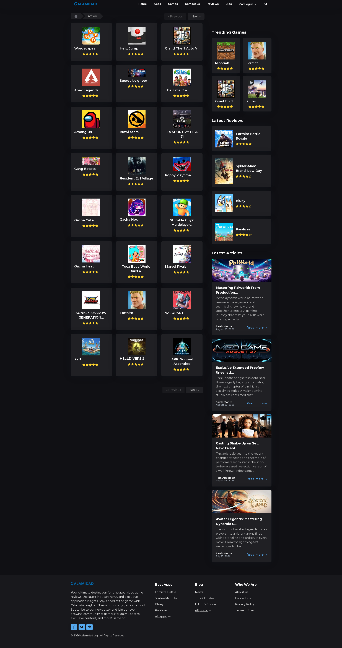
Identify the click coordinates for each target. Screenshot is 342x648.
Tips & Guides (204, 598)
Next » (196, 16)
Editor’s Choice (205, 604)
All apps (161, 616)
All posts (201, 610)
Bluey (159, 604)
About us (241, 592)
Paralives (161, 610)
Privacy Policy (245, 604)
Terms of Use (244, 610)
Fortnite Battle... (166, 592)
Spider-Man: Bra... (167, 598)
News (199, 592)
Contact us (243, 598)
